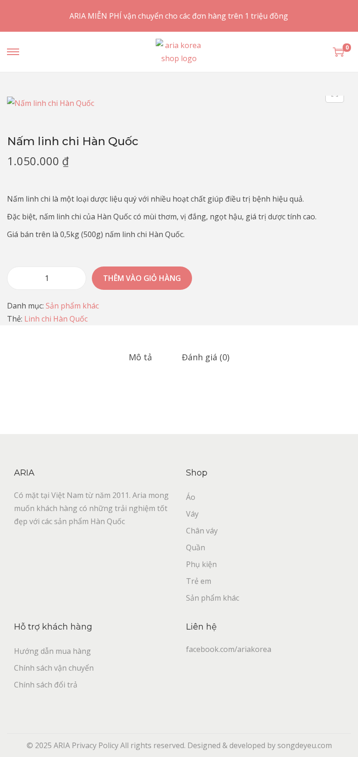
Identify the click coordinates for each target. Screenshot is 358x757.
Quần (195, 547)
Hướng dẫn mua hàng (52, 651)
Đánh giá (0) (205, 357)
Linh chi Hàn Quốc (56, 319)
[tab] (140, 357)
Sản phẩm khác (72, 306)
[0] (338, 51)
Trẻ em (198, 581)
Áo (190, 497)
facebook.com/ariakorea (228, 649)
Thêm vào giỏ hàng (142, 278)
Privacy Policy (95, 745)
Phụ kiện (201, 564)
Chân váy (202, 531)
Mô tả (140, 357)
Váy (192, 514)
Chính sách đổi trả (45, 685)
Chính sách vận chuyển (54, 668)
